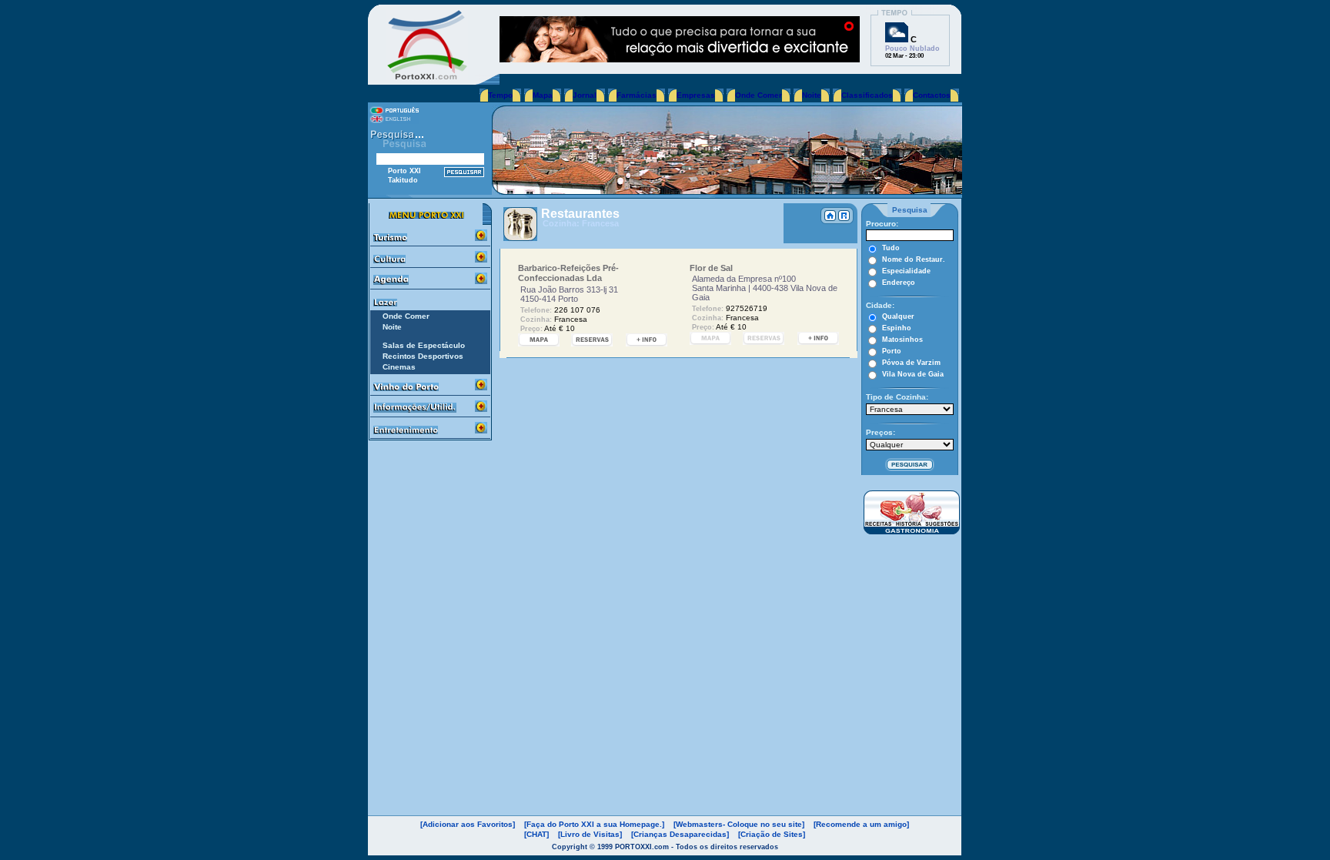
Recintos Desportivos (423, 356)
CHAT (536, 834)
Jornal (584, 95)
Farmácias (637, 95)
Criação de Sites (771, 834)
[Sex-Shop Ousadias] (680, 58)
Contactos (932, 95)
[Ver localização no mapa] (539, 342)
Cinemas (399, 367)
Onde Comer (758, 95)
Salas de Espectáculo (424, 345)
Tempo (500, 95)
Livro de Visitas (590, 834)
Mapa (543, 95)
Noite (811, 95)
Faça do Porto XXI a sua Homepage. (594, 824)
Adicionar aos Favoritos (468, 824)
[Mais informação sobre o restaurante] (646, 342)
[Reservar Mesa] (592, 342)
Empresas (696, 95)
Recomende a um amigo (861, 824)
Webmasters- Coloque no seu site (739, 824)
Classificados (867, 95)
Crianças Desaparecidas (680, 834)
